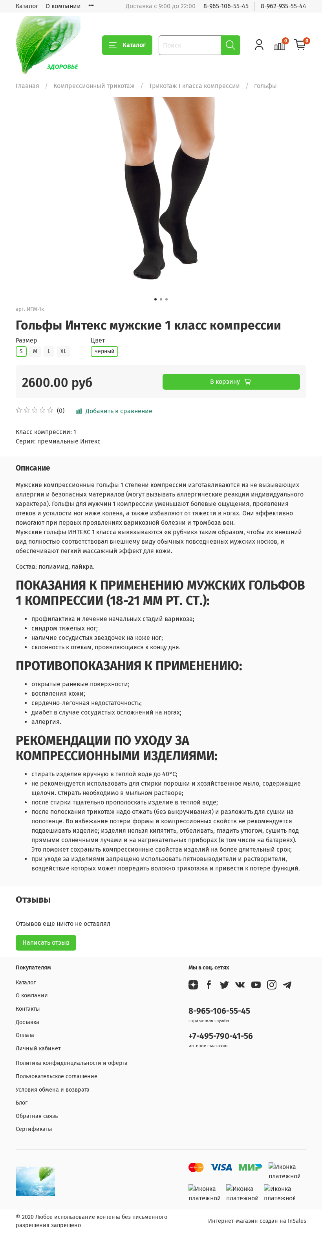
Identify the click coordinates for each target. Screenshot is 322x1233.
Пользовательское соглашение (56, 1076)
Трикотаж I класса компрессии (194, 86)
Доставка (27, 1022)
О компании (63, 6)
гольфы (265, 86)
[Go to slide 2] (161, 299)
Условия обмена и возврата (53, 1089)
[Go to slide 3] (166, 299)
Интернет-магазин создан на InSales (257, 1221)
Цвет (98, 340)
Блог (21, 1102)
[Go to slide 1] (155, 299)
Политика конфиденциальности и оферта (72, 1063)
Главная (27, 86)
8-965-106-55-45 (226, 6)
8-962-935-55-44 (283, 6)
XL (63, 351)
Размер (26, 340)
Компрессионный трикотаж (94, 86)
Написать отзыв (46, 942)
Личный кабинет (38, 1048)
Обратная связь (37, 1116)
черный (104, 351)
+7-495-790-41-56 (220, 1036)
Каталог (27, 6)
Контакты (28, 1009)
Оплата (25, 1035)
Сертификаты (34, 1129)
